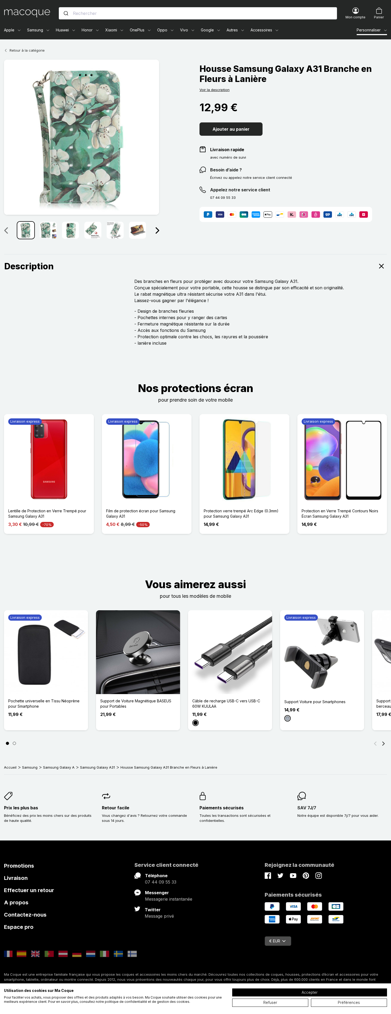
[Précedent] (6, 230)
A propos (16, 902)
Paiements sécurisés (221, 807)
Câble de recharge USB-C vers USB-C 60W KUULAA (226, 703)
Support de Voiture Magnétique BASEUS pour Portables (135, 703)
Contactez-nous (25, 915)
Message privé (159, 916)
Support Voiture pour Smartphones (315, 701)
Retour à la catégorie (27, 50)
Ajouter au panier (231, 129)
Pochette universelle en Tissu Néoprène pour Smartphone (44, 703)
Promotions (19, 866)
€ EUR (274, 941)
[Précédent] (375, 743)
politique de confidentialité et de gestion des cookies (147, 1002)
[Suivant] (157, 230)
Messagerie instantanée (168, 899)
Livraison (16, 878)
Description (29, 266)
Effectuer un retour (29, 890)
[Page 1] (7, 743)
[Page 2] (14, 743)
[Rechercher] (66, 13)
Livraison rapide (227, 149)
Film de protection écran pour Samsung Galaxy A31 (140, 513)
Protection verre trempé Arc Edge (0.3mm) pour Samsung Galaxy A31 (241, 513)
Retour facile (115, 807)
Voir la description (214, 90)
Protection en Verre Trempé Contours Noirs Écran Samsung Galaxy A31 (340, 513)
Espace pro (19, 927)
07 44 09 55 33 (160, 882)
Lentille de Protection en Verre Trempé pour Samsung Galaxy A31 (47, 513)
